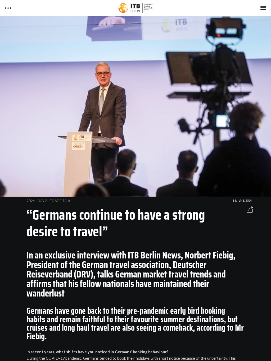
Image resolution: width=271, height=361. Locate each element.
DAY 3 (42, 201)
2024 (30, 201)
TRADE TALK (60, 201)
